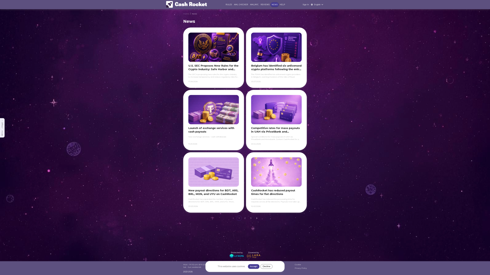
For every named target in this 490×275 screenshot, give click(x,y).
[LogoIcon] (187, 4)
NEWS (275, 4)
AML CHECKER (241, 4)
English (317, 4)
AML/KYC (254, 4)
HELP (282, 4)
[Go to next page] (256, 218)
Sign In (306, 4)
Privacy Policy (301, 268)
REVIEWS (265, 4)
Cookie (298, 264)
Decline (266, 266)
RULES (229, 4)
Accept (253, 266)
